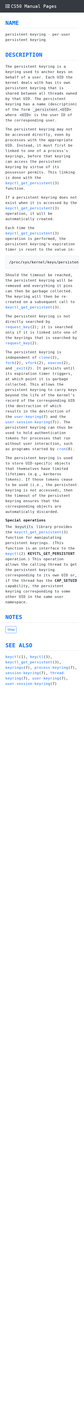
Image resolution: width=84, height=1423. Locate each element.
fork (9, 363)
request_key (17, 327)
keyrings (14, 667)
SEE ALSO (18, 645)
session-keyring (22, 673)
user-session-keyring (27, 422)
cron (61, 449)
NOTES (13, 617)
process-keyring (51, 667)
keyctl (12, 554)
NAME (12, 23)
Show (11, 629)
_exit (20, 368)
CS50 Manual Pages (34, 6)
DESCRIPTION (23, 55)
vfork (31, 363)
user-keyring (27, 417)
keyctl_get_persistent (28, 183)
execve (54, 363)
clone (44, 357)
